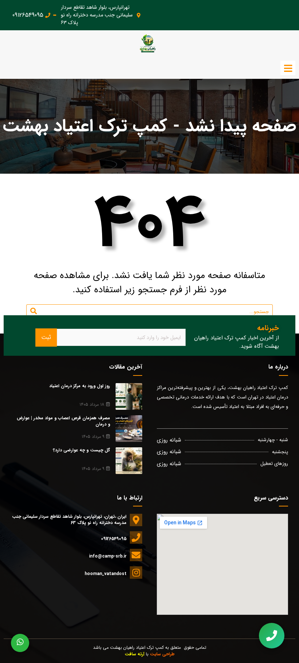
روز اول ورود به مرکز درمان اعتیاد (79, 385)
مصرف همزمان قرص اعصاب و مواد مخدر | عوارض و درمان (63, 421)
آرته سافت (134, 654)
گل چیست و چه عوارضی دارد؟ (81, 450)
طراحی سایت (162, 654)
